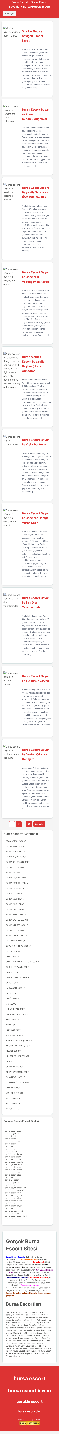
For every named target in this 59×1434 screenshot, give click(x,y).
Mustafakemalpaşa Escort (19, 1040)
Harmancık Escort (15, 988)
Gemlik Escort (13, 956)
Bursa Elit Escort (15, 867)
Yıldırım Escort (14, 1103)
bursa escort (37, 1315)
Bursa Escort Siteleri (17, 888)
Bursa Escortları (15, 899)
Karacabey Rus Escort (17, 1014)
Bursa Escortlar (15, 893)
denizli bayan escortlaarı (15, 1188)
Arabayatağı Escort (16, 841)
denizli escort (10, 1138)
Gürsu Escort (13, 983)
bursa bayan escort (33, 1419)
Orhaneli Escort (14, 1061)
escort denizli (10, 1136)
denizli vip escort (12, 1180)
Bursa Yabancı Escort (17, 935)
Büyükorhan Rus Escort (18, 946)
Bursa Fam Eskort (15, 909)
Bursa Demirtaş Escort (18, 862)
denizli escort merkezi (14, 1190)
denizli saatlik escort (13, 1167)
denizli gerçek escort (14, 1211)
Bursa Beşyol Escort (17, 857)
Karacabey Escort (15, 1009)
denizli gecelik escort (14, 1164)
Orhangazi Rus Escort (17, 1072)
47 (29, 824)
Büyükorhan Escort (16, 941)
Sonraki (39, 824)
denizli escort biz (12, 1218)
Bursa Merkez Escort (17, 925)
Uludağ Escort (13, 1088)
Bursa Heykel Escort (16, 914)
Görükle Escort (14, 972)
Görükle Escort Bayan (17, 977)
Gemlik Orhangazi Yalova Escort (22, 962)
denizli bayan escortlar (14, 1182)
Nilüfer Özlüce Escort (17, 1056)
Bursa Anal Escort (15, 846)
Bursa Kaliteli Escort (17, 920)
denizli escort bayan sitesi (16, 1216)
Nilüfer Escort (13, 1051)
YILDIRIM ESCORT (14, 1098)
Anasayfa (9, 13)
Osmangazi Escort (15, 1077)
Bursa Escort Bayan (16, 878)
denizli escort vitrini (13, 1213)
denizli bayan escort (13, 1133)
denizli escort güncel (14, 1195)
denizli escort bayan (13, 1131)
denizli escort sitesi (13, 1175)
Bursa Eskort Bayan (16, 904)
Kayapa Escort (13, 1019)
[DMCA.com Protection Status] (29, 1425)
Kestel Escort (13, 1030)
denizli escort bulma (13, 1200)
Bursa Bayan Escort (16, 851)
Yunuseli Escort (14, 1109)
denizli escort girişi (13, 1193)
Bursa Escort (13, 872)
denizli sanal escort (13, 1157)
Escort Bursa (13, 951)
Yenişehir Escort (14, 1093)
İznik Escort (12, 1004)
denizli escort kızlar (13, 1159)
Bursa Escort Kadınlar (18, 883)
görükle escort (29, 1401)
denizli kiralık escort (13, 1169)
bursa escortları (29, 1411)
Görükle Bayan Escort (17, 967)
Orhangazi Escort (15, 1067)
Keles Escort (12, 1025)
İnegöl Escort (13, 993)
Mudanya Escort (14, 1035)
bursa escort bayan (34, 1340)
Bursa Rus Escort (15, 930)
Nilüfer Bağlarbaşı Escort (19, 1046)
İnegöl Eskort (13, 998)
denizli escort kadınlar (14, 1162)
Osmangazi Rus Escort (17, 1082)
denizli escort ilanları (13, 1154)
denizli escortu (11, 1151)
